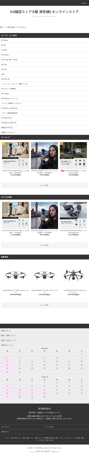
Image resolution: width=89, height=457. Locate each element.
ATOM (51, 440)
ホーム (7, 438)
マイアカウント (5, 427)
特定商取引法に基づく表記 (51, 438)
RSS (47, 440)
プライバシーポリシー (65, 438)
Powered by (32, 451)
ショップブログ (40, 440)
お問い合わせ (5, 431)
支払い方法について (16, 438)
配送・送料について (28, 438)
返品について (38, 438)
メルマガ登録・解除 (78, 438)
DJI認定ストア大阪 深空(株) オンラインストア (44, 12)
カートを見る (49, 427)
